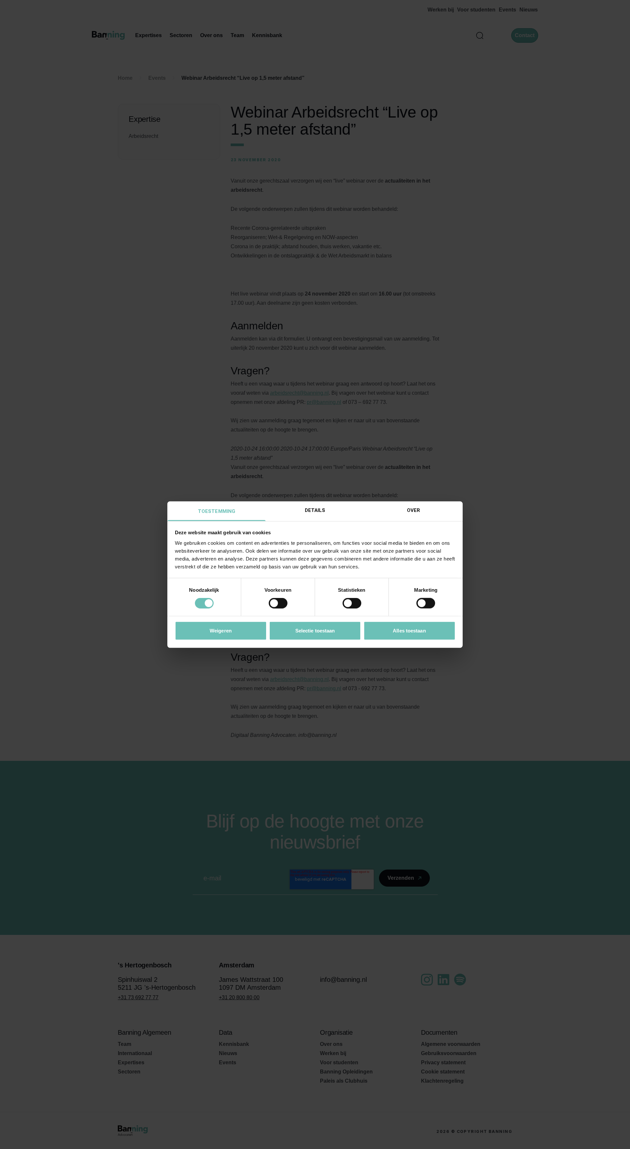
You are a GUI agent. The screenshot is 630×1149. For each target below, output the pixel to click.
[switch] (278, 603)
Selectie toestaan (315, 630)
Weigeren (221, 630)
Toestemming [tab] (216, 511)
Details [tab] (315, 510)
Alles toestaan (409, 630)
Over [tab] (413, 510)
